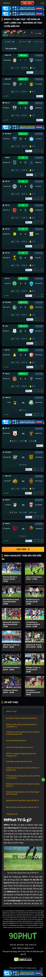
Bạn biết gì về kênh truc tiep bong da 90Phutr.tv (21, 718)
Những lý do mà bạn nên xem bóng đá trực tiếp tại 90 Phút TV (23, 785)
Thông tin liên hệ (11, 814)
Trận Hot (26, 42)
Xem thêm (21, 549)
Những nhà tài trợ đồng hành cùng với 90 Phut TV (22, 800)
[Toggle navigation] (42, 3)
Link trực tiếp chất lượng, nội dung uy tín (19, 747)
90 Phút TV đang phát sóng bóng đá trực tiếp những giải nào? (21, 755)
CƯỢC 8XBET (27, 3)
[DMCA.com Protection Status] (23, 959)
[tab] (5, 33)
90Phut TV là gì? (11, 711)
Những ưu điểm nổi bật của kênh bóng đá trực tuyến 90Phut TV (21, 725)
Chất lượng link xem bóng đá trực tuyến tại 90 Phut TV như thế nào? (23, 777)
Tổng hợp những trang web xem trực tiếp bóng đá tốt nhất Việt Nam (22, 793)
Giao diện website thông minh (16, 740)
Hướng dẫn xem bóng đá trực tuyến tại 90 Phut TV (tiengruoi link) (22, 769)
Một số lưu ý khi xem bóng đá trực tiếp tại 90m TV (22, 807)
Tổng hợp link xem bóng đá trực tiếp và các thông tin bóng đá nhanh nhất (22, 733)
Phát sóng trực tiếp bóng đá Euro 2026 (19, 761)
